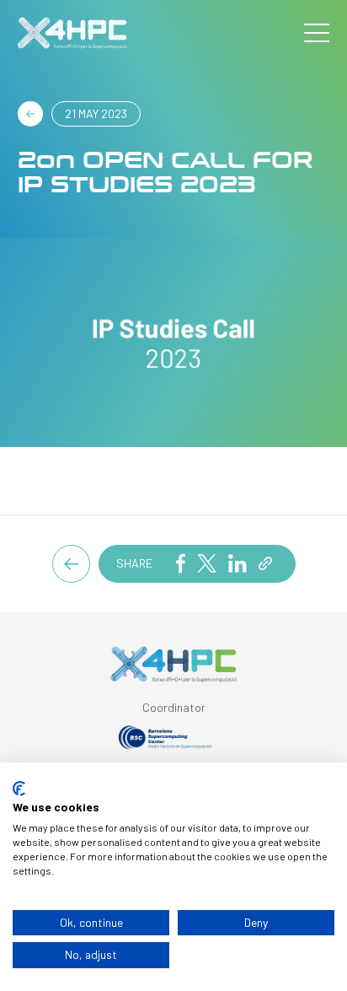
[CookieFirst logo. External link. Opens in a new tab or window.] (19, 788)
